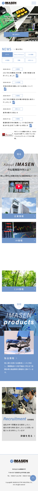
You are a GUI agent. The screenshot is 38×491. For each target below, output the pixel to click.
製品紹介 (16, 34)
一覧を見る (18, 49)
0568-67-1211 (15, 476)
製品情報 (9, 358)
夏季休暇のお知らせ (10, 113)
